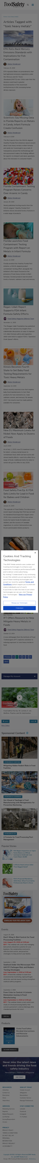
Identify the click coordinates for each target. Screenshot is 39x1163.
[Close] (35, 552)
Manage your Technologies (19, 603)
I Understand (19, 608)
